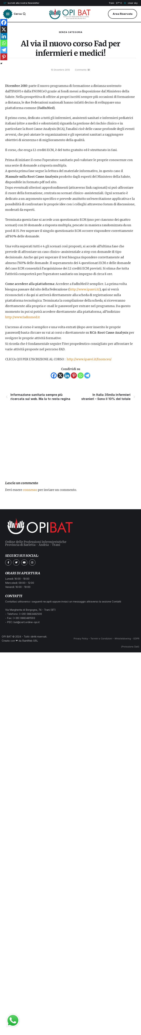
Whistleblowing (123, 638)
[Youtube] (24, 562)
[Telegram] (87, 375)
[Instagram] (32, 562)
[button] (21, 3)
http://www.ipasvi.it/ (84, 289)
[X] (60, 375)
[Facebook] (54, 375)
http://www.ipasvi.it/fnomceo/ (89, 359)
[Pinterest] (74, 375)
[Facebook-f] (8, 562)
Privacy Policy (81, 638)
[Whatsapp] (81, 375)
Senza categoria (70, 32)
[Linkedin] (67, 375)
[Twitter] (16, 562)
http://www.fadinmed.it (22, 317)
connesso (30, 490)
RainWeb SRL (30, 640)
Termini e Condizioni (101, 638)
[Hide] (1, 63)
